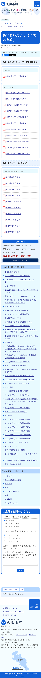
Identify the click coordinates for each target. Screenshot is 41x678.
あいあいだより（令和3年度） (17, 395)
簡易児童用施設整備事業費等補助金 (19, 380)
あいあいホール (11, 446)
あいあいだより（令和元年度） (17, 442)
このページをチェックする (11, 589)
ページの (34, 606)
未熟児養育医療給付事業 (15, 450)
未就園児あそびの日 (13, 318)
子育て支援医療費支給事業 (16, 365)
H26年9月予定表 (13, 195)
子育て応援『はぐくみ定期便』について (21, 296)
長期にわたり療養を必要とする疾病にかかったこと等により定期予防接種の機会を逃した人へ (21, 401)
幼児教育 (8, 499)
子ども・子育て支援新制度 (16, 412)
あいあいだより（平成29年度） (18, 435)
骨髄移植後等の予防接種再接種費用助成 (21, 460)
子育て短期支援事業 (13, 464)
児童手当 (8, 342)
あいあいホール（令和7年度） (17, 314)
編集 (22, 589)
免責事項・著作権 (9, 615)
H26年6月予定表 (13, 177)
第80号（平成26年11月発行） (18, 135)
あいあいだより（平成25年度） (18, 419)
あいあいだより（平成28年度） (18, 431)
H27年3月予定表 (13, 232)
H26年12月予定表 (13, 214)
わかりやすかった (12, 535)
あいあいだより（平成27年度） (18, 427)
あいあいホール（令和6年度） (17, 326)
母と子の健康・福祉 (13, 480)
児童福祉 (8, 484)
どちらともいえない (13, 523)
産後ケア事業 (10, 286)
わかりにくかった (12, 541)
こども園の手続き (12, 491)
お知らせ (8, 476)
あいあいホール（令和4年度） (17, 383)
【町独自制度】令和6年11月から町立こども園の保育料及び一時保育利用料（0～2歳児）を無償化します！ (21, 348)
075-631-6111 (21, 635)
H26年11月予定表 (13, 208)
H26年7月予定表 (13, 183)
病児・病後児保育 (12, 306)
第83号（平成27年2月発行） (18, 154)
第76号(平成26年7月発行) (17, 111)
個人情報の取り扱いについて (13, 611)
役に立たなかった (12, 526)
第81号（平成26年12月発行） (19, 141)
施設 (6, 495)
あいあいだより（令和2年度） (17, 408)
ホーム (3, 23)
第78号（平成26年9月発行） (18, 123)
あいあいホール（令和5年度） (17, 362)
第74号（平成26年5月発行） (18, 99)
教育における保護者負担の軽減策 (18, 322)
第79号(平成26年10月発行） (18, 129)
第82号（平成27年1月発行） (18, 148)
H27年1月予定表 (13, 220)
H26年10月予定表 (13, 201)
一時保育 (8, 415)
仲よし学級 (9, 387)
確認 (20, 570)
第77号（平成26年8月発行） (18, 117)
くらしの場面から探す (9, 26)
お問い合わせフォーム (20, 260)
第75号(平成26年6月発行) (17, 105)
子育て (22, 26)
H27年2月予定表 (13, 226)
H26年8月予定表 (13, 189)
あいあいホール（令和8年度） (17, 276)
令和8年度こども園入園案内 (16, 310)
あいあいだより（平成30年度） (18, 438)
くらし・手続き (14, 23)
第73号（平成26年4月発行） (18, 93)
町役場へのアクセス (10, 608)
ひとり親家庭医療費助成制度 (17, 391)
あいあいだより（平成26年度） (18, 423)
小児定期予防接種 (12, 272)
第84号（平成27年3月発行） (18, 76)
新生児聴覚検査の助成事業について (19, 376)
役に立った (10, 520)
